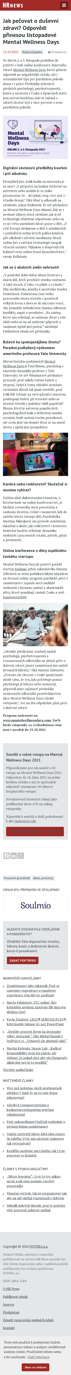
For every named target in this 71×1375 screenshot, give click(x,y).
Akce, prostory (43, 878)
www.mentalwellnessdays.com (27, 720)
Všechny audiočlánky (18, 1070)
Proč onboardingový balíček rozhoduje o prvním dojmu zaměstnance (36, 1124)
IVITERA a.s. (39, 1246)
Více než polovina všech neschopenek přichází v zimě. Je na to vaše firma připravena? (34, 1093)
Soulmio (21, 569)
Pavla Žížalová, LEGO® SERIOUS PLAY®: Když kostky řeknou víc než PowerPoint (37, 1021)
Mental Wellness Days (29, 70)
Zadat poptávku (22, 960)
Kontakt (9, 1328)
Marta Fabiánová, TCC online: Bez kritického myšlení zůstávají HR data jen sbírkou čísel (36, 1007)
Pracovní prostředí (17, 878)
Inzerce (8, 1304)
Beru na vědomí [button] (35, 1367)
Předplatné (11, 1312)
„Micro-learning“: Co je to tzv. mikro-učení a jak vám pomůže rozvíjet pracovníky (34, 1181)
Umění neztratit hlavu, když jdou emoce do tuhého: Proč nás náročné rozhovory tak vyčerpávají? (36, 1139)
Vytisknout (58, 52)
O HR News (11, 1289)
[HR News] (13, 5)
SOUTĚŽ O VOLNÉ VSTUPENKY (35, 831)
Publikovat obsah (15, 1297)
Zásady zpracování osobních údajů (28, 1320)
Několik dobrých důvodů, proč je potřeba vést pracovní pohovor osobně (36, 1207)
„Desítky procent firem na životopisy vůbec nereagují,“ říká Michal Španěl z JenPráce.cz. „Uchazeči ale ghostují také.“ (37, 1036)
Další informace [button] (39, 1357)
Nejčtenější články (18, 1080)
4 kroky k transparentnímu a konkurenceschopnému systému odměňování (30, 1110)
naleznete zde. (26, 821)
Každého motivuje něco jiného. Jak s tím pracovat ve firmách (36, 1153)
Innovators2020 (14, 597)
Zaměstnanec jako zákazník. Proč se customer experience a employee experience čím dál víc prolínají (33, 990)
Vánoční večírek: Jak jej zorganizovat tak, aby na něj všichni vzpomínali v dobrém (37, 1195)
